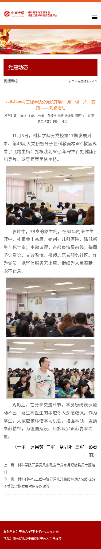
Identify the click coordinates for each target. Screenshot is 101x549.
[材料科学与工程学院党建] (31, 13)
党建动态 (83, 81)
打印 (64, 121)
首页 (71, 81)
